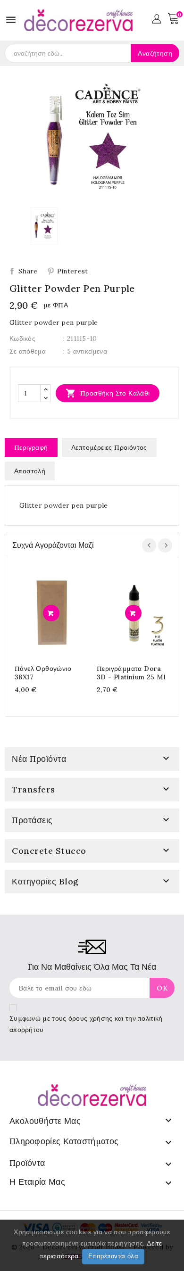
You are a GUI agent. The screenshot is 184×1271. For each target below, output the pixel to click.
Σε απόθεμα (27, 351)
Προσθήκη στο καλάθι (108, 393)
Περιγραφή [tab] (31, 447)
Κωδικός (22, 338)
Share (28, 271)
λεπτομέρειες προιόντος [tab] (109, 447)
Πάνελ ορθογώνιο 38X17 (43, 672)
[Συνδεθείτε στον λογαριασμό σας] (156, 18)
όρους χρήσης (90, 1018)
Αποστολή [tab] (29, 471)
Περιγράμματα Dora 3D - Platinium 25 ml (131, 672)
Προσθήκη (51, 613)
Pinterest (72, 271)
